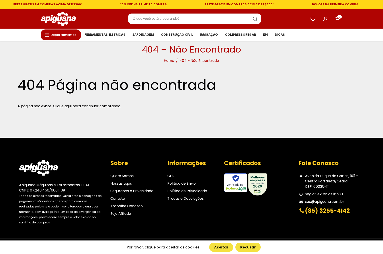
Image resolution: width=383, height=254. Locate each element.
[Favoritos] (313, 18)
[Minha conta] (325, 18)
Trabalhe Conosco (126, 206)
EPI (265, 34)
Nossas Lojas (121, 183)
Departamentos (63, 35)
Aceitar (221, 247)
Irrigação (209, 34)
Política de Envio (181, 183)
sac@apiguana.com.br (324, 201)
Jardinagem (143, 34)
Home (169, 60)
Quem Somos (122, 175)
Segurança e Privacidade (131, 190)
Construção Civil (177, 34)
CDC (171, 175)
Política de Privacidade (187, 190)
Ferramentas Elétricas (104, 34)
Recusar (248, 247)
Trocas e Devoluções (185, 198)
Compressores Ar (240, 34)
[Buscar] (255, 19)
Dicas (280, 34)
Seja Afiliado (120, 213)
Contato (117, 198)
